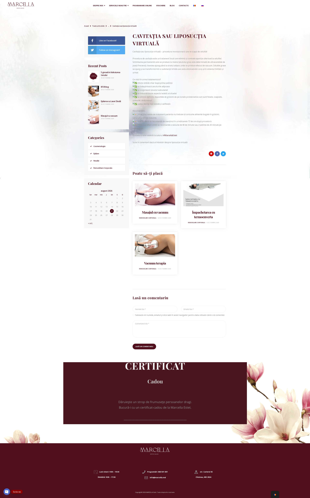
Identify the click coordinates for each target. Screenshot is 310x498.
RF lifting (105, 87)
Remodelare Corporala (147, 218)
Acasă (86, 26)
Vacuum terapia (155, 263)
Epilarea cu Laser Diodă (111, 101)
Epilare (96, 153)
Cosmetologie (99, 146)
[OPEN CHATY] (7, 491)
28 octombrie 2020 (107, 89)
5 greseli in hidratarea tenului (110, 73)
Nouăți (96, 160)
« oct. (90, 223)
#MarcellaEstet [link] (170, 135)
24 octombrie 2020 (164, 218)
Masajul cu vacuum (155, 212)
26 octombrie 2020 (107, 104)
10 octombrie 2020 (164, 269)
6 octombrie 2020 (213, 222)
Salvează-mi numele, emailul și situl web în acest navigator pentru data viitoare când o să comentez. (180, 315)
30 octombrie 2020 (107, 78)
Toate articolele (98, 26)
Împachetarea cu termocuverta (203, 214)
